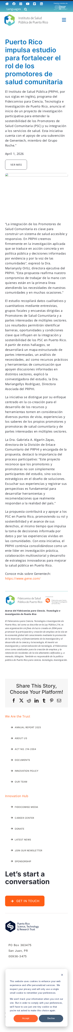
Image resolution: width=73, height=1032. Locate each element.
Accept (25, 1018)
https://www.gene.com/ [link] (22, 578)
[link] (7, 3)
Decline (51, 1018)
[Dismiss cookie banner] (62, 975)
